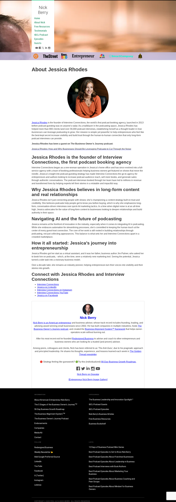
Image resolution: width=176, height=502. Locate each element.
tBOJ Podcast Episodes (99, 409)
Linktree (37, 485)
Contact (37, 437)
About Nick (39, 22)
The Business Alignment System (49, 414)
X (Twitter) (39, 475)
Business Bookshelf (97, 424)
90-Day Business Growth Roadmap (49, 409)
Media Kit (38, 433)
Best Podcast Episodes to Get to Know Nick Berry (110, 452)
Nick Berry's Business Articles (101, 414)
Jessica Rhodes (39, 122)
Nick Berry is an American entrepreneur (52, 323)
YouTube (38, 466)
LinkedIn (38, 461)
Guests (37, 43)
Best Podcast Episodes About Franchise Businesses (111, 457)
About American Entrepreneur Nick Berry (52, 400)
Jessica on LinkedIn (47, 287)
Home (37, 18)
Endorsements (40, 423)
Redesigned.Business (83, 338)
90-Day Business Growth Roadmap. (118, 362)
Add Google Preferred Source (47, 457)
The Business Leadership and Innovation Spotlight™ (111, 399)
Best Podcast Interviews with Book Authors (107, 466)
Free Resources (42, 26)
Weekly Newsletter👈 (43, 452)
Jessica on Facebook (47, 295)
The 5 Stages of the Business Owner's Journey (55, 404)
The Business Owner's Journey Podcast (51, 419)
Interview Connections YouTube (52, 293)
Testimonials (40, 30)
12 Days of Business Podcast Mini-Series (106, 447)
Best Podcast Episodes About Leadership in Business (112, 462)
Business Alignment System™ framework (105, 329)
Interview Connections (48, 284)
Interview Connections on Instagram (54, 290)
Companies (39, 428)
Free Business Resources (100, 419)
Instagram (38, 480)
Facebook (38, 471)
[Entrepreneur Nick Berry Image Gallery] (88, 379)
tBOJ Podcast (41, 34)
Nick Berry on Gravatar (88, 374)
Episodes (38, 39)
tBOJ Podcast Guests (98, 404)
